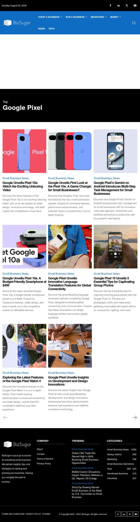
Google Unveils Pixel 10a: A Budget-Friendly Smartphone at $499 (24, 282)
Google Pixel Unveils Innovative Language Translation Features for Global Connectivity (69, 283)
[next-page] (134, 417)
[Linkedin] (118, 5)
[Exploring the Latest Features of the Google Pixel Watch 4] (24, 346)
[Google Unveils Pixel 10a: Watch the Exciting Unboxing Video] (24, 151)
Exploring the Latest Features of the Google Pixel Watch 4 (23, 379)
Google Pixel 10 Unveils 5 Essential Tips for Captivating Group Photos (114, 282)
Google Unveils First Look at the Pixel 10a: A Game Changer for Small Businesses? (69, 186)
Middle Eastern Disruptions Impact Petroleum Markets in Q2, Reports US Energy (87, 475)
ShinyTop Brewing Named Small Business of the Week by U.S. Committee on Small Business (87, 492)
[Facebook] (110, 5)
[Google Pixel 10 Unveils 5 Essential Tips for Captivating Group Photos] (115, 246)
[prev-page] (5, 417)
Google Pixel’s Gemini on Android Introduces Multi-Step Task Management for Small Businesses (114, 188)
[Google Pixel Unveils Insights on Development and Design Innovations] (70, 346)
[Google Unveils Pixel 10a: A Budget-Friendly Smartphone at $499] (24, 246)
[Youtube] (135, 5)
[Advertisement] (70, 61)
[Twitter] (127, 5)
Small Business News (16, 178)
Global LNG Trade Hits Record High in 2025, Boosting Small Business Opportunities (85, 458)
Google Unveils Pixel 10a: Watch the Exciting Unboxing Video (23, 186)
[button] (133, 22)
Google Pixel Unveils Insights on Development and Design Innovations (68, 381)
